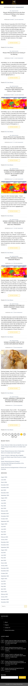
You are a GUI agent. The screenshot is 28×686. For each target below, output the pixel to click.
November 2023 (5, 516)
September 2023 (5, 521)
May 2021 (3, 586)
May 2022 (3, 557)
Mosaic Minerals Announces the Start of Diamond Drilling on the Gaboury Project (14, 14)
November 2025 (5, 487)
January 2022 (4, 565)
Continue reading (14, 42)
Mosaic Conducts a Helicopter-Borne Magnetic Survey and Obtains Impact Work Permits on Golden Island (13, 457)
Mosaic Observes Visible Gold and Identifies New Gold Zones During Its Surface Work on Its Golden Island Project (14, 446)
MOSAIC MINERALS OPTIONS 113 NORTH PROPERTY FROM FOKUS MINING (14, 307)
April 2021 (3, 589)
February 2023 (4, 537)
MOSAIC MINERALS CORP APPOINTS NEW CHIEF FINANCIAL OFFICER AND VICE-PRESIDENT (14, 223)
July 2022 (3, 552)
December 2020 (5, 599)
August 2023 (4, 524)
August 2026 (4, 477)
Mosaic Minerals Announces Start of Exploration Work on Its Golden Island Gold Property (12, 452)
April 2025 (3, 490)
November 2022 (5, 544)
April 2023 (3, 534)
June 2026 (3, 479)
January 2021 (4, 596)
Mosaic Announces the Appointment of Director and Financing (13, 468)
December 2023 (5, 513)
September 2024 (5, 495)
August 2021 (4, 578)
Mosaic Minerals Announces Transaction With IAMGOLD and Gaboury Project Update (14, 89)
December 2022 (5, 542)
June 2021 (3, 583)
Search (22, 677)
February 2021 (4, 594)
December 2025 (5, 485)
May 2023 (3, 531)
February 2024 (4, 511)
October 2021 (4, 573)
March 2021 (4, 591)
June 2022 (3, 555)
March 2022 (4, 563)
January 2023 (4, 539)
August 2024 (4, 498)
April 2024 (3, 508)
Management (20, 7)
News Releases (10, 47)
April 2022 (3, 560)
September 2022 (5, 547)
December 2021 (5, 568)
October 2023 (4, 518)
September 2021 (5, 576)
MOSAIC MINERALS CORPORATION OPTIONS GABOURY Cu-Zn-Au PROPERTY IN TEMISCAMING (14, 400)
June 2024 (3, 503)
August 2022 (4, 550)
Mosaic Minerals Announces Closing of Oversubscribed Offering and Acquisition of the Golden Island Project (12, 463)
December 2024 (5, 492)
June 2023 (3, 529)
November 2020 (5, 602)
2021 (6, 47)
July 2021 (3, 581)
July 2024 (3, 500)
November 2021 (5, 570)
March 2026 (4, 482)
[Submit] (25, 606)
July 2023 (3, 526)
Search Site (3, 674)
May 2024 (3, 505)
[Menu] (2, 2)
